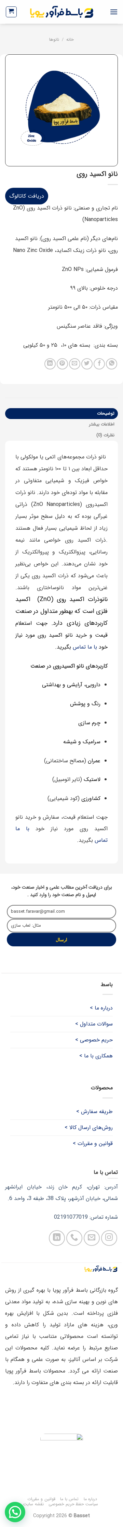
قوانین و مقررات (41, 1499)
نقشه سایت (33, 1504)
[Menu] (114, 11)
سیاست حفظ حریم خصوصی (73, 1504)
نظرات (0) (105, 435)
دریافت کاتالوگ (26, 196)
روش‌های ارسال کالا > (89, 1127)
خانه (70, 39)
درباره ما (90, 1499)
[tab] (61, 413)
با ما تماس (85, 647)
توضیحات (105, 413)
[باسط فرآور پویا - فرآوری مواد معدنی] (61, 11)
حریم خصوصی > (94, 1040)
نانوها (54, 39)
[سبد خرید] (11, 11)
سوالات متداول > (94, 1024)
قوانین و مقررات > (93, 1143)
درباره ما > (101, 1008)
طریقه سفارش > (94, 1111)
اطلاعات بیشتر (101, 424)
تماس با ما (69, 1499)
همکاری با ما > (96, 1056)
